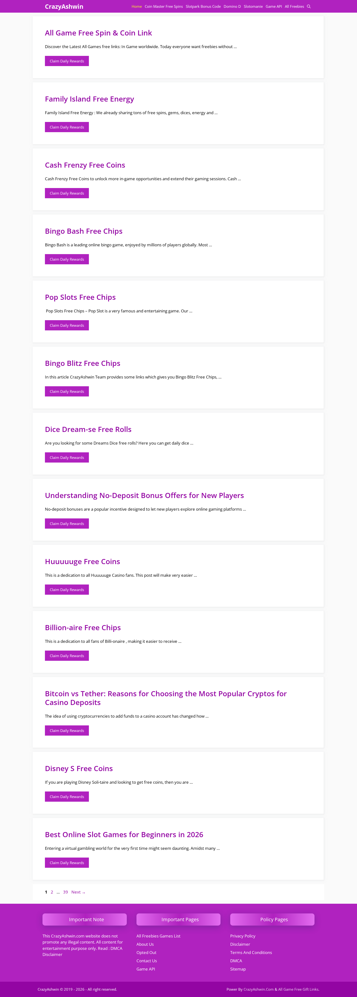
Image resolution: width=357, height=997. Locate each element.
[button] (309, 6)
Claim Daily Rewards (67, 61)
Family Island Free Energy (89, 99)
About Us (145, 944)
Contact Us (146, 960)
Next (78, 892)
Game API (274, 6)
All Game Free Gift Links (298, 989)
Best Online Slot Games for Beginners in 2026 (124, 834)
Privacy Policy (242, 936)
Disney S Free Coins (79, 768)
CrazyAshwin (64, 6)
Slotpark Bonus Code (203, 6)
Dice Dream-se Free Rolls (88, 429)
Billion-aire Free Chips (83, 627)
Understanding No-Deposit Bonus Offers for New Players (144, 495)
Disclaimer (240, 944)
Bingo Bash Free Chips (84, 231)
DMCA (236, 960)
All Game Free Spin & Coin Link (98, 33)
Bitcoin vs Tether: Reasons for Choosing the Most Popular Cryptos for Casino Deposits (166, 697)
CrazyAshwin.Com (259, 989)
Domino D (232, 6)
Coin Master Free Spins (164, 6)
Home (137, 6)
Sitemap (238, 969)
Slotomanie (253, 6)
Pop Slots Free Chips (80, 297)
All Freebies (294, 6)
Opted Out (146, 952)
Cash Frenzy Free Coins (85, 165)
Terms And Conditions (251, 952)
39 (66, 892)
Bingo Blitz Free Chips (82, 363)
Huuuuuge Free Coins (82, 561)
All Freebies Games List (158, 936)
